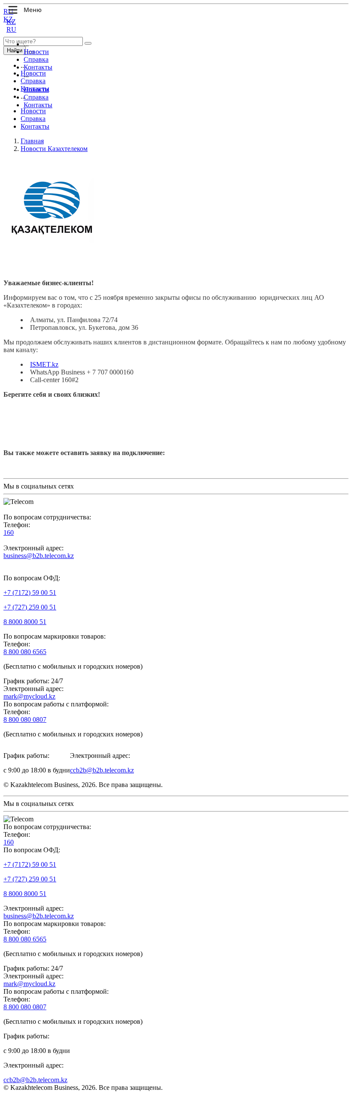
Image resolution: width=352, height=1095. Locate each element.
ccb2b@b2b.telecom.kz (102, 770)
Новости (36, 51)
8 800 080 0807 (24, 719)
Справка (36, 59)
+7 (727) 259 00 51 (29, 607)
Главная (32, 141)
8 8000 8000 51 (24, 621)
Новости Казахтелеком (54, 148)
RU (11, 29)
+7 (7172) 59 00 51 (29, 592)
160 (8, 532)
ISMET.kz (44, 364)
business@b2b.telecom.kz (38, 555)
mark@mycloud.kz (29, 696)
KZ (11, 21)
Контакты (38, 67)
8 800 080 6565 (24, 651)
